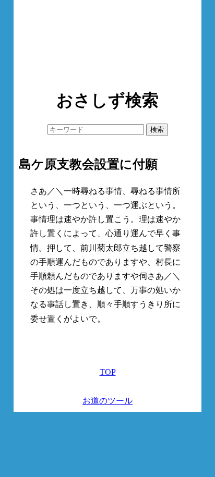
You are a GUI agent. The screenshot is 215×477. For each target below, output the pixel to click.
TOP (108, 372)
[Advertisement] (107, 42)
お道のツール (107, 400)
